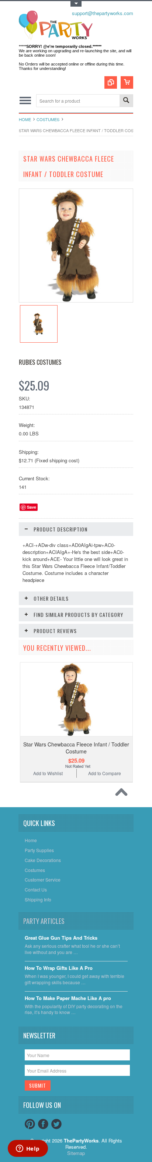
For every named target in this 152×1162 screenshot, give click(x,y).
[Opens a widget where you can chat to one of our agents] (27, 1149)
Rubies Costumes (40, 362)
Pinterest (30, 1124)
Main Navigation (25, 100)
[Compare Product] (110, 82)
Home (25, 119)
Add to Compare (104, 773)
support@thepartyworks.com (102, 13)
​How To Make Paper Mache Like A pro (68, 998)
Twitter (56, 1124)
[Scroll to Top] (123, 794)
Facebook (43, 1124)
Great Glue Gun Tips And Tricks (61, 938)
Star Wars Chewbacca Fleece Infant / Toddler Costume (76, 748)
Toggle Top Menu (76, 4)
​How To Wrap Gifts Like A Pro (59, 968)
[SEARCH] (126, 101)
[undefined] (76, 300)
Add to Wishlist (48, 773)
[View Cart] (127, 82)
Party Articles (44, 921)
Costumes (48, 119)
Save (31, 507)
